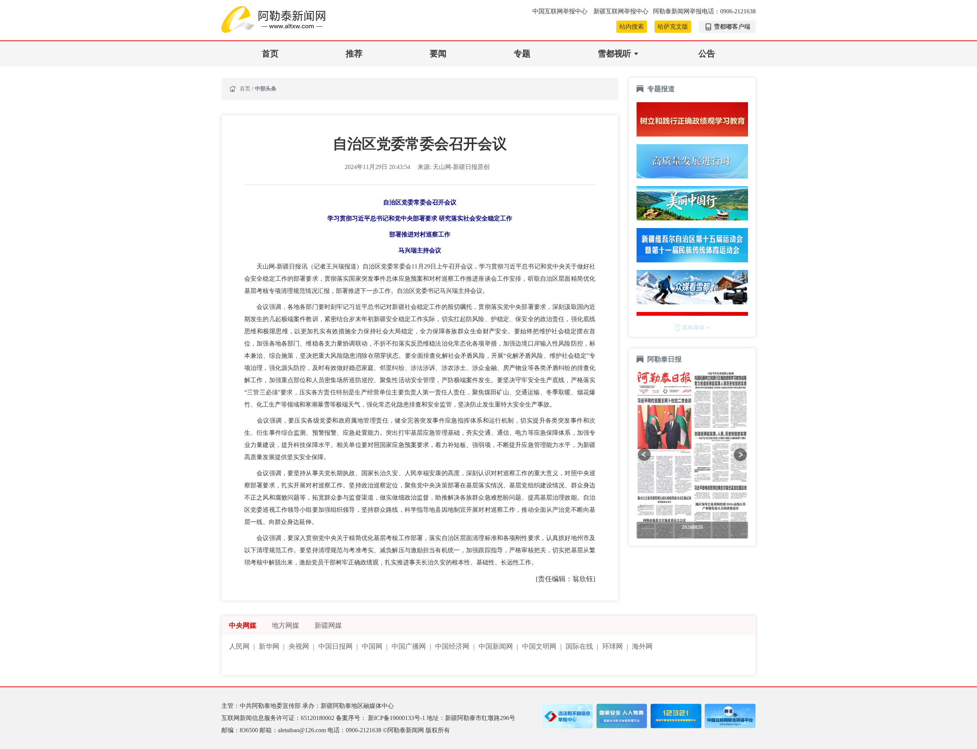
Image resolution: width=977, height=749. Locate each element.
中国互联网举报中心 (560, 11)
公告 (706, 53)
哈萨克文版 (673, 26)
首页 (270, 53)
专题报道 (661, 89)
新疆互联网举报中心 (620, 11)
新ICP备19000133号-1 (397, 718)
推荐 (354, 53)
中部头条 (265, 89)
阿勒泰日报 (665, 359)
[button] (644, 454)
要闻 (438, 53)
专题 (522, 53)
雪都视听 (614, 53)
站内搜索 (631, 26)
